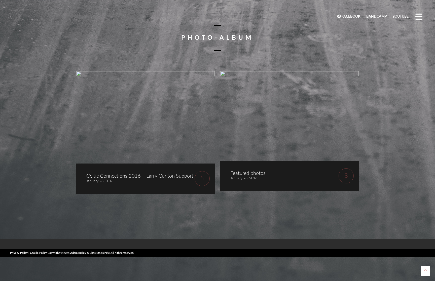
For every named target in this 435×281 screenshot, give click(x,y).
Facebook (350, 16)
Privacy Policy (19, 253)
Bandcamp (376, 16)
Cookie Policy (38, 253)
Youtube (400, 16)
